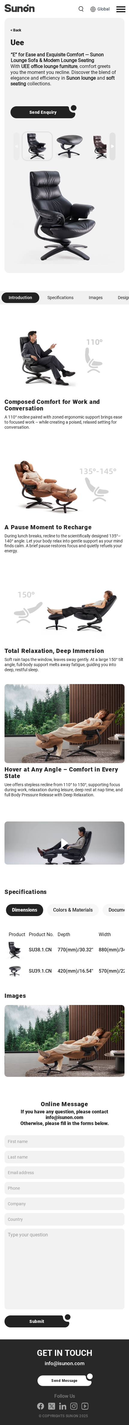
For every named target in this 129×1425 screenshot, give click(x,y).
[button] (113, 146)
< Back (15, 30)
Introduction (20, 297)
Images (96, 297)
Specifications (60, 297)
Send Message (64, 1381)
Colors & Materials (73, 910)
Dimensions (24, 910)
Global (104, 9)
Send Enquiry (43, 112)
